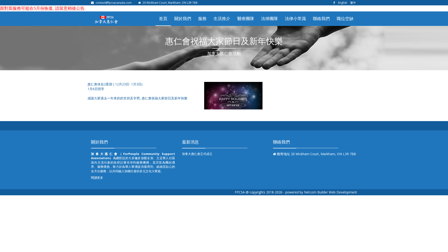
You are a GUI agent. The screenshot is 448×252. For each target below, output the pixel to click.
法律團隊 (269, 18)
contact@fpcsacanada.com (114, 3)
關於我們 (182, 18)
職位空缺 (345, 18)
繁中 (353, 3)
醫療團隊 (245, 18)
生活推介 (222, 18)
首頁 (163, 18)
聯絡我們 (321, 18)
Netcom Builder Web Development (330, 192)
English (342, 3)
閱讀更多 (97, 177)
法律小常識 (295, 18)
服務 (202, 18)
